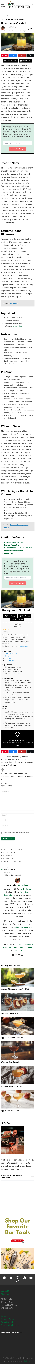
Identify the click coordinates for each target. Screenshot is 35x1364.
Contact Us (6, 1291)
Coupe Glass (9, 660)
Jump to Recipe (11, 60)
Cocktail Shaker (11, 654)
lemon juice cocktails (12, 861)
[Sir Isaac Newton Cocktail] (17, 1075)
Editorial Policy (7, 1319)
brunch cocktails (10, 852)
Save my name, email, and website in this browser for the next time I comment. (16, 833)
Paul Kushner (23, 646)
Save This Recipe (17, 149)
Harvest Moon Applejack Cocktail (18, 548)
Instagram (28, 944)
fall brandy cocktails (12, 855)
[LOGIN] (33, 5)
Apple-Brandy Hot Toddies (12, 1013)
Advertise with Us (8, 1322)
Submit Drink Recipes (10, 1325)
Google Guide (26, 947)
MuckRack (19, 950)
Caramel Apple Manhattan (15, 542)
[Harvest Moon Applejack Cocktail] (17, 977)
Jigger (7, 656)
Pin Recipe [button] (26, 616)
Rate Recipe (18, 620)
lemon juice (17, 326)
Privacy (28, 1361)
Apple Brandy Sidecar (10, 1111)
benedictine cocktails (12, 849)
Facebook (7, 947)
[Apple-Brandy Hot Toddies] (17, 1002)
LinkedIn (19, 944)
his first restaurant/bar (23, 927)
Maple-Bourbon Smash (13, 551)
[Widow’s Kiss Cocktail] (17, 1050)
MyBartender (26, 889)
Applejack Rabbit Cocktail (12, 1037)
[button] (3, 629)
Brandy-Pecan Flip (11, 545)
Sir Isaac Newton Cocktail (11, 1086)
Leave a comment (8, 743)
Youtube (16, 947)
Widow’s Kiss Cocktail (10, 1062)
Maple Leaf (8, 553)
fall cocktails (8, 858)
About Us (5, 1294)
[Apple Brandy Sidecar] (17, 1099)
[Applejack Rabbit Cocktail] (17, 1026)
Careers (4, 1316)
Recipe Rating (5, 783)
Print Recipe (26, 60)
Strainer (8, 658)
